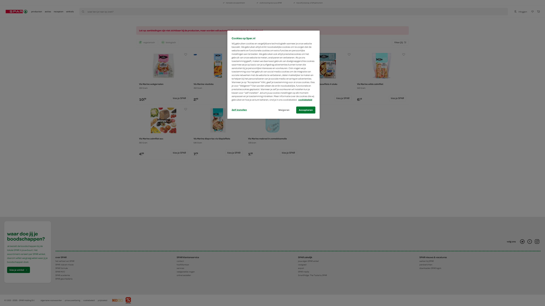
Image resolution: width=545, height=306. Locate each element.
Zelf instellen (239, 109)
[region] (273, 75)
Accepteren (306, 109)
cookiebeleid (305, 99)
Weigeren (284, 109)
